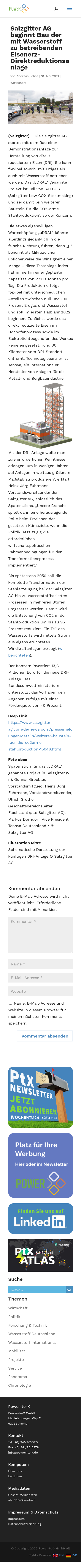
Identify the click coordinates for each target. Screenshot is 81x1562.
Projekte (16, 1359)
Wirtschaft (18, 82)
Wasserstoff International (32, 1342)
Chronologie (19, 1385)
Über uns (15, 1471)
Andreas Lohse (27, 76)
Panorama (17, 1376)
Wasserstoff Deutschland (31, 1333)
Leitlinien (15, 1476)
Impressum (16, 1518)
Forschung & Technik (27, 1325)
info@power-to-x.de (23, 1452)
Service (15, 1368)
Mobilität (16, 1351)
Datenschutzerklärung (24, 1524)
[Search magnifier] (69, 1289)
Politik (14, 1316)
